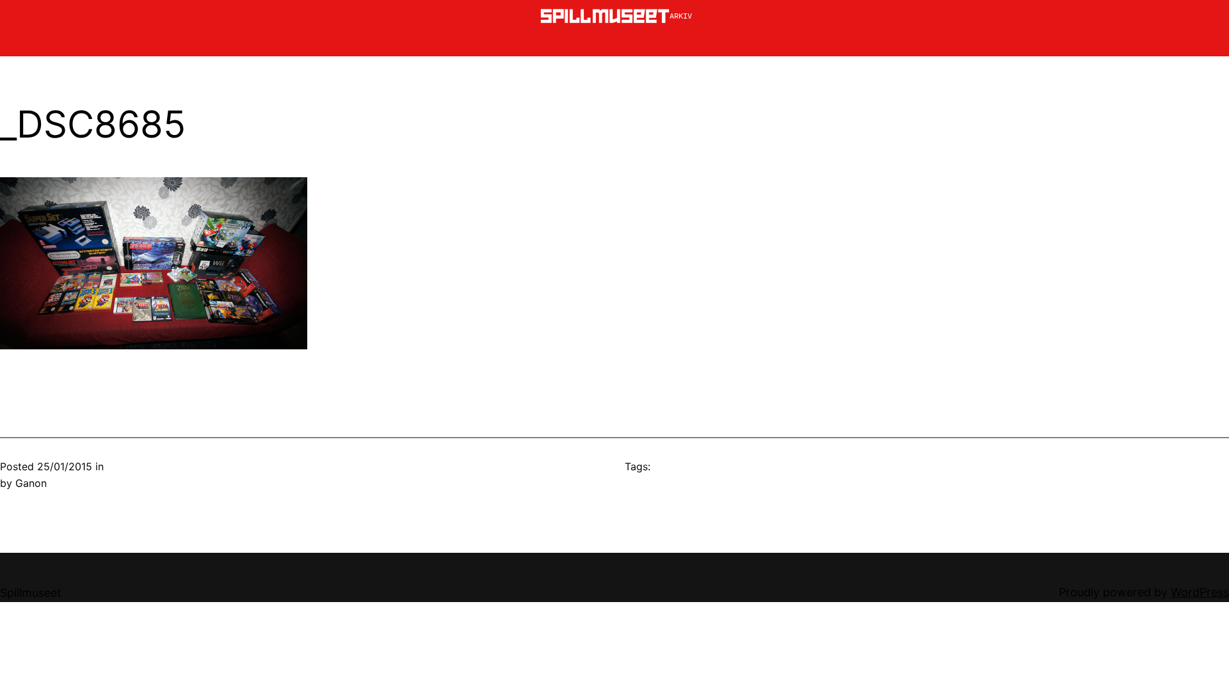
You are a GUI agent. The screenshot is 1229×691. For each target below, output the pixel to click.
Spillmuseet (30, 593)
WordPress (1200, 592)
